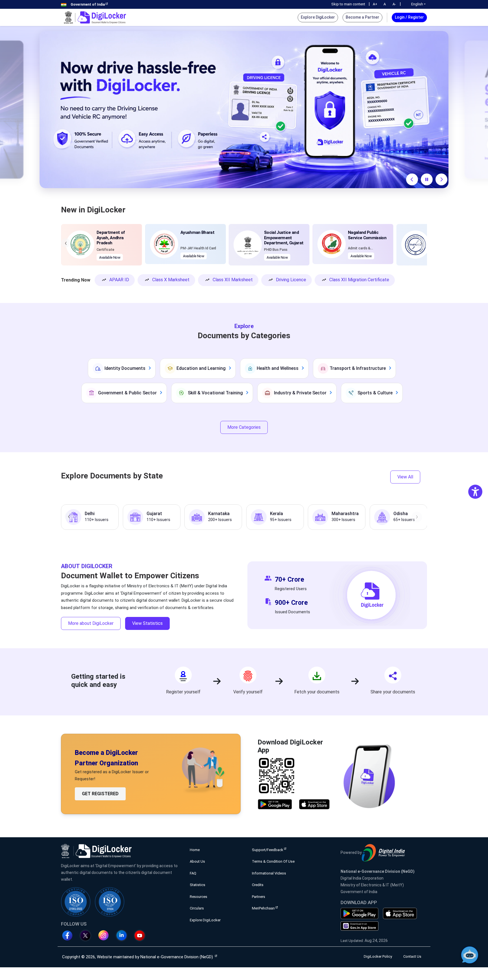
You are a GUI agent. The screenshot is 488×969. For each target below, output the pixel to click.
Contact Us (412, 956)
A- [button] (394, 4)
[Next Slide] (441, 179)
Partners (258, 897)
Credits (257, 885)
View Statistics (147, 623)
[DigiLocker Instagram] (105, 935)
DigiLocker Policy (378, 956)
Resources (198, 897)
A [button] (385, 4)
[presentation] (65, 242)
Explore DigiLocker (318, 17)
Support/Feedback (267, 850)
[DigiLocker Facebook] (69, 935)
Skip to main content (348, 4)
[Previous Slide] (412, 179)
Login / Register (409, 17)
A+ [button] (375, 4)
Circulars (197, 908)
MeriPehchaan (263, 908)
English (417, 4)
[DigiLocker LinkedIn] (123, 935)
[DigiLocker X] (87, 935)
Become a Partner (362, 17)
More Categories (244, 427)
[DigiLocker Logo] (95, 17)
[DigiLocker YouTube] (141, 935)
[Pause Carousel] (427, 179)
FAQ (193, 873)
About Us (197, 861)
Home (195, 850)
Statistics (197, 885)
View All (405, 477)
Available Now (109, 256)
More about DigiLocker (91, 623)
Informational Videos (269, 873)
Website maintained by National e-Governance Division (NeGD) (155, 956)
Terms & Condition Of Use (273, 861)
